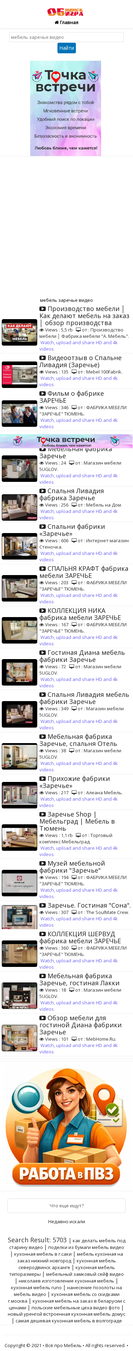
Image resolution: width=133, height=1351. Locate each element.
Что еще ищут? (67, 1205)
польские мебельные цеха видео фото (76, 1307)
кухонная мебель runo (36, 1287)
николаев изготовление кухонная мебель (66, 1281)
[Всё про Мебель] (66, 8)
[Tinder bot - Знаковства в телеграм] (67, 106)
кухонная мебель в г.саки (43, 1254)
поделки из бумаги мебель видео (86, 1247)
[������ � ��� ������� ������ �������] (67, 1125)
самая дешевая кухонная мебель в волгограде (69, 1320)
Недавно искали (66, 1221)
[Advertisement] (66, 226)
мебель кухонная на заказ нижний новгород (70, 1257)
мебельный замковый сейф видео (85, 1274)
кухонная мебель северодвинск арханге (67, 1264)
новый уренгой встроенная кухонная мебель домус (66, 1314)
